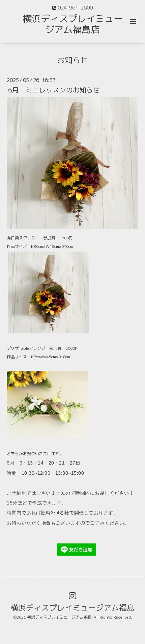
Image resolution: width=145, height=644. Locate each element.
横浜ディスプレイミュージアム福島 (72, 607)
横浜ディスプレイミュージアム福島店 (73, 24)
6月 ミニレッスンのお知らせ (54, 89)
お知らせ (72, 60)
